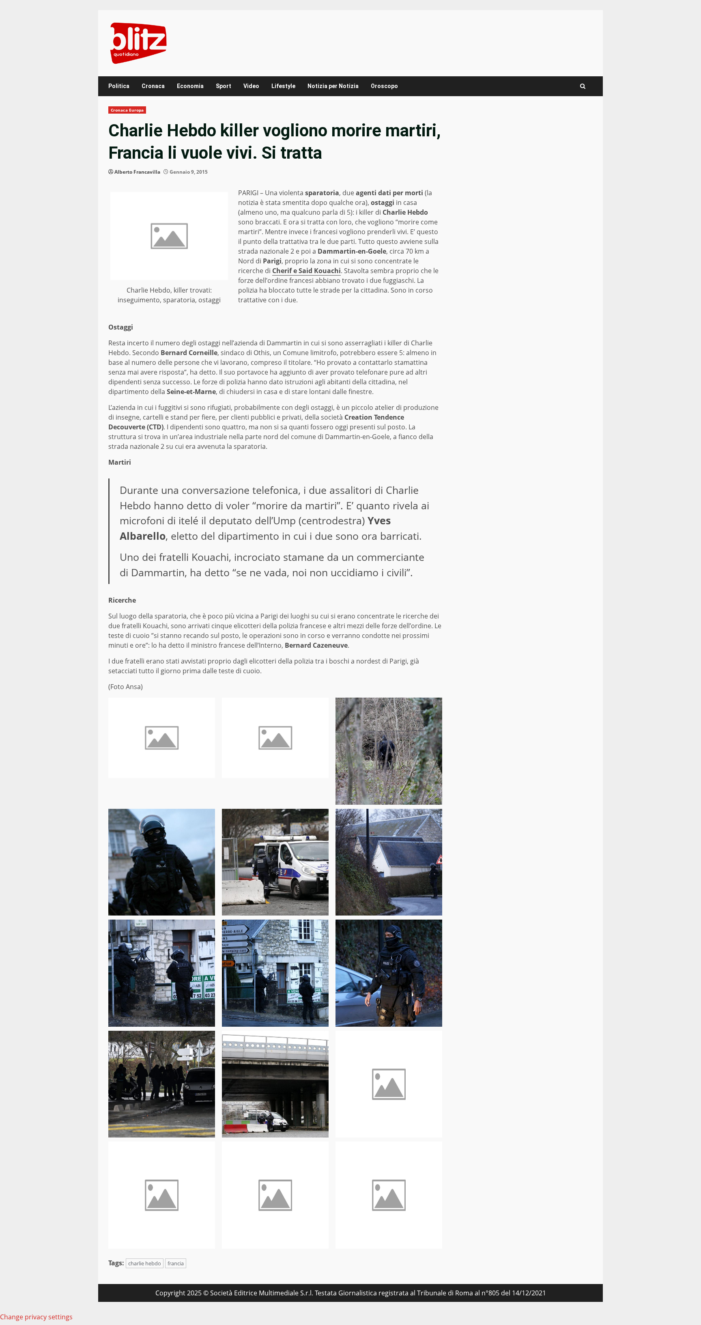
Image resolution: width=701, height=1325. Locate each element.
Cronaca (153, 86)
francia (176, 1263)
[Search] (582, 86)
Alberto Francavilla (137, 171)
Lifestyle (283, 86)
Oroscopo (384, 86)
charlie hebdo (144, 1263)
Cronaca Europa (127, 110)
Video (251, 86)
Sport (223, 86)
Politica (118, 86)
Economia (190, 86)
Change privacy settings (36, 1316)
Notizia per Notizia (333, 86)
